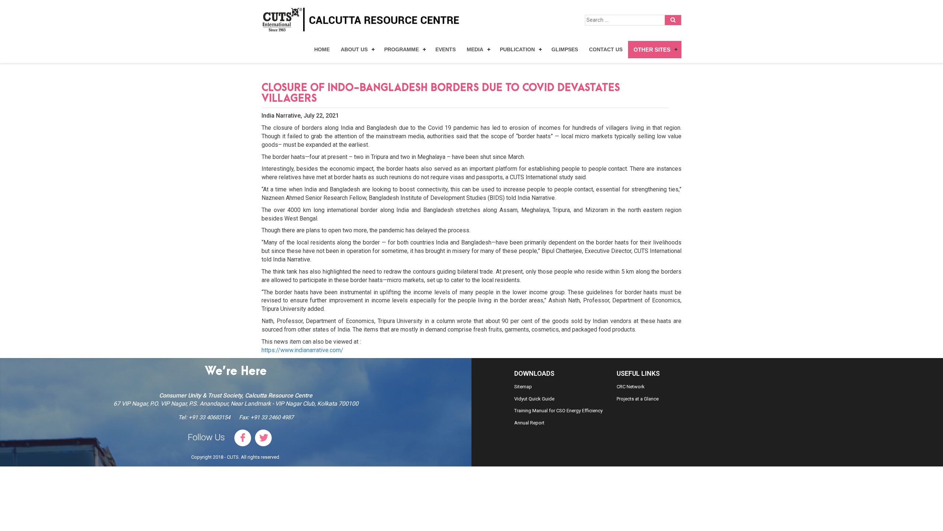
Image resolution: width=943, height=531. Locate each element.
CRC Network (631, 386)
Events (445, 49)
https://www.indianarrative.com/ (302, 350)
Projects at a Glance (638, 399)
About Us (354, 49)
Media (475, 49)
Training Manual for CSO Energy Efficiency (558, 410)
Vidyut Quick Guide (534, 399)
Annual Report (529, 423)
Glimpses (564, 49)
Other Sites (652, 49)
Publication (517, 49)
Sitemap (523, 386)
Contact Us (606, 49)
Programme (401, 49)
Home (322, 49)
